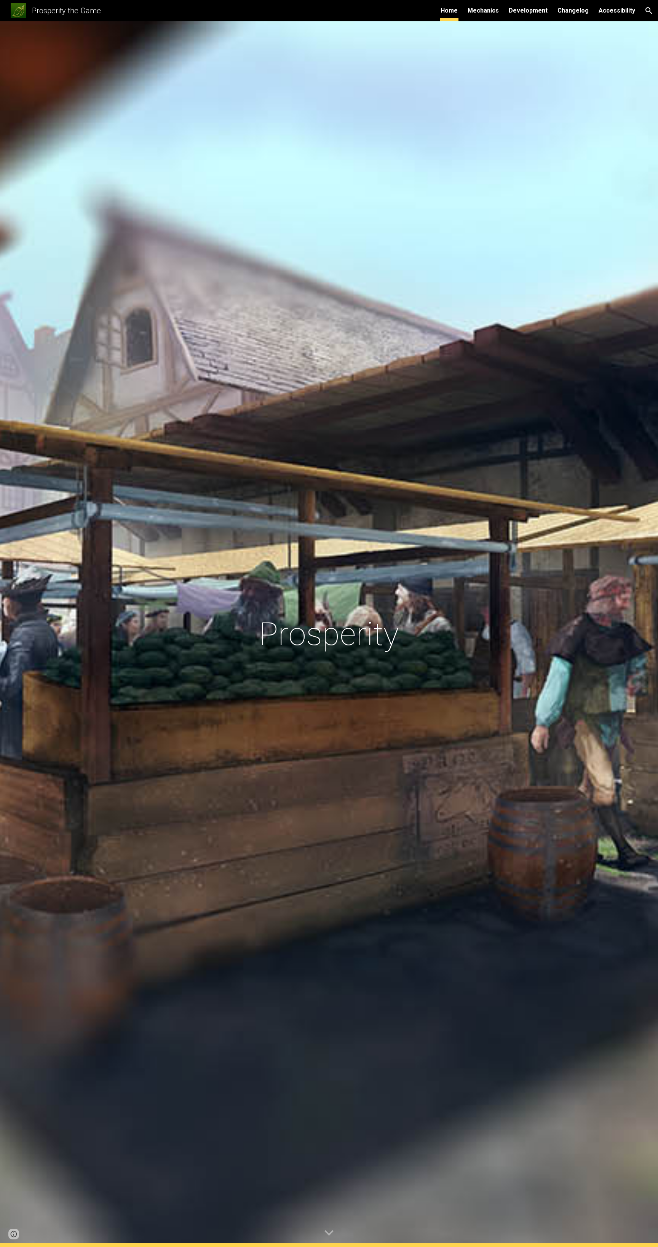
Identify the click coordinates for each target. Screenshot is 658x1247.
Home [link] (449, 10)
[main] (329, 634)
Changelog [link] (573, 10)
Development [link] (528, 10)
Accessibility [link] (617, 10)
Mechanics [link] (483, 10)
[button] (649, 11)
